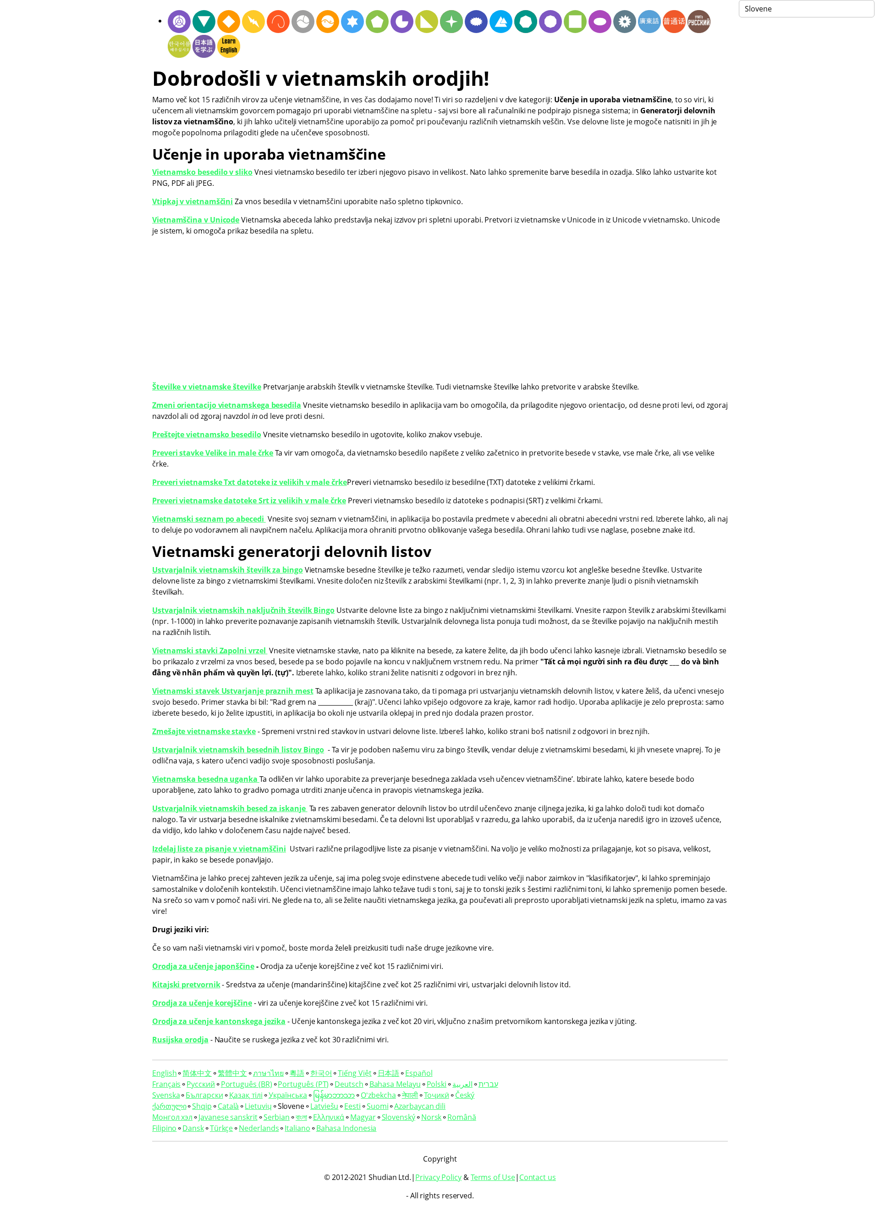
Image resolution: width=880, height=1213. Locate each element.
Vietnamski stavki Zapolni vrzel (209, 650)
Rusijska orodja (180, 1040)
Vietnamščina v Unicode (195, 220)
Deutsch (349, 1084)
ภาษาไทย (268, 1073)
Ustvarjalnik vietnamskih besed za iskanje (230, 808)
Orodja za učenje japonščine (203, 966)
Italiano (297, 1128)
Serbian (277, 1117)
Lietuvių (258, 1106)
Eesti (352, 1106)
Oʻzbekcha (378, 1095)
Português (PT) (303, 1084)
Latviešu (324, 1106)
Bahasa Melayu (395, 1084)
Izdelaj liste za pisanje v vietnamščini (219, 849)
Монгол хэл (172, 1117)
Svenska (166, 1095)
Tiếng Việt (354, 1073)
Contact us (537, 1177)
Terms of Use (493, 1177)
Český (465, 1095)
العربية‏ (462, 1084)
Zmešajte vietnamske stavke (204, 731)
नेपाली (410, 1095)
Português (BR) (246, 1084)
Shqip (202, 1106)
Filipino (164, 1128)
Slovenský (398, 1117)
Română (461, 1117)
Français (166, 1084)
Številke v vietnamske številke (206, 387)
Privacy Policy (438, 1177)
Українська (288, 1095)
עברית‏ (488, 1084)
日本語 (389, 1073)
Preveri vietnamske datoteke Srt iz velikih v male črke (249, 500)
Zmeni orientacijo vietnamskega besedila (226, 405)
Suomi (378, 1106)
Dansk (193, 1128)
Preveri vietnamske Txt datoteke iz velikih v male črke (249, 482)
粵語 (297, 1073)
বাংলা (301, 1117)
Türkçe (221, 1128)
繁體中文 (232, 1073)
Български (204, 1095)
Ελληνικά (328, 1117)
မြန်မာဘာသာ (334, 1095)
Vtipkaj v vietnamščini (192, 201)
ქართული (169, 1106)
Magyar (363, 1117)
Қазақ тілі (246, 1095)
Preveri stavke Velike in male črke (212, 453)
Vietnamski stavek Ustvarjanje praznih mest (233, 691)
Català (228, 1106)
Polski (437, 1084)
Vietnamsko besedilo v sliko (202, 172)
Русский (200, 1084)
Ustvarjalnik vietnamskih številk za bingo (227, 570)
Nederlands (259, 1128)
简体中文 (197, 1073)
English (164, 1073)
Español (418, 1073)
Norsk (431, 1117)
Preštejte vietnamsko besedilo (206, 434)
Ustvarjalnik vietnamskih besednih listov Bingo (238, 750)
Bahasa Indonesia (346, 1128)
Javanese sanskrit (228, 1117)
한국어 (321, 1073)
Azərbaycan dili (420, 1106)
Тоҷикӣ (436, 1095)
